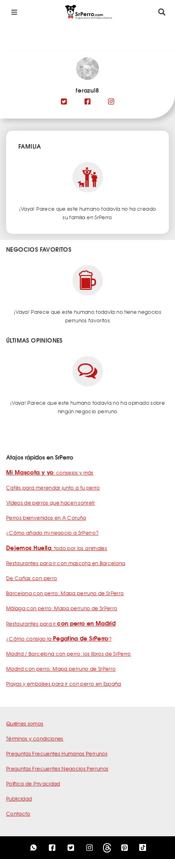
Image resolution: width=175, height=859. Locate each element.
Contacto (18, 813)
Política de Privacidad (33, 783)
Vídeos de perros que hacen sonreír (50, 502)
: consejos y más (50, 472)
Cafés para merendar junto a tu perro (53, 487)
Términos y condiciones (34, 738)
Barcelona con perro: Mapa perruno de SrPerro (65, 593)
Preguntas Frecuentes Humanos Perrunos (56, 753)
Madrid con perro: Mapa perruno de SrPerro (61, 668)
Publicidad (19, 798)
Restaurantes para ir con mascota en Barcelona (65, 563)
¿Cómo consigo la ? (59, 638)
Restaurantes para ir (61, 623)
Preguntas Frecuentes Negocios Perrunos (57, 768)
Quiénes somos (25, 723)
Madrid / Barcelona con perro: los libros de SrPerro (68, 653)
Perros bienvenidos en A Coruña (46, 517)
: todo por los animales (56, 548)
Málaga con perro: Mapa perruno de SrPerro (61, 608)
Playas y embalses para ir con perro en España (63, 683)
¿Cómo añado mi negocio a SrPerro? (52, 532)
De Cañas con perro (31, 578)
